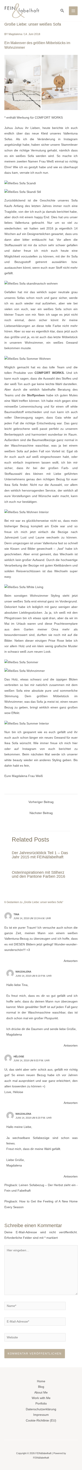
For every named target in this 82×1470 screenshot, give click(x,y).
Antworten (71, 961)
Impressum (41, 1414)
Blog (41, 1386)
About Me (41, 1392)
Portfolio (41, 1403)
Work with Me (41, 1398)
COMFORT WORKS (49, 372)
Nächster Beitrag (41, 813)
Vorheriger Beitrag (41, 802)
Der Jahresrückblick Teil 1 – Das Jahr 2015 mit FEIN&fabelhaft (40, 854)
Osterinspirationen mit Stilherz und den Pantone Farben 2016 (38, 874)
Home (41, 1381)
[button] (62, 11)
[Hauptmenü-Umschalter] (73, 10)
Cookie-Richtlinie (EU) (41, 1420)
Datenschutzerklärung (41, 1409)
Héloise (19, 1056)
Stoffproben (36, 395)
